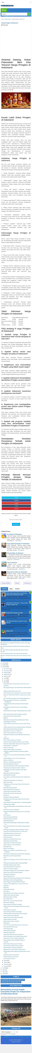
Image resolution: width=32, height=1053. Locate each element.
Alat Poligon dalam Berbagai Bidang (13, 880)
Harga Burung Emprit (9, 932)
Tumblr (16, 506)
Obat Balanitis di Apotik (9, 775)
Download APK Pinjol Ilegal (10, 926)
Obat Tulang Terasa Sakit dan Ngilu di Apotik (15, 714)
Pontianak (19, 1041)
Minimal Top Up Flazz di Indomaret (13, 793)
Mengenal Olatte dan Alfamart (11, 797)
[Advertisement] (16, 42)
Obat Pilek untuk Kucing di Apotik (12, 716)
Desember (7, 668)
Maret (5, 962)
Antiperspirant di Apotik (9, 930)
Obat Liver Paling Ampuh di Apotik (12, 762)
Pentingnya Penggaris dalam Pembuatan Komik (16, 829)
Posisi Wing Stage (8, 928)
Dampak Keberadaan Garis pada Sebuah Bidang (16, 765)
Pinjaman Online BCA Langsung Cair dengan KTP (16, 743)
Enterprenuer (5, 979)
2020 (3, 973)
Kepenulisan (8, 19)
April (5, 960)
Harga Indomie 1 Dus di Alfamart (12, 844)
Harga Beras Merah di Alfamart (12, 773)
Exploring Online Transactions (11, 954)
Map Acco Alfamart (8, 760)
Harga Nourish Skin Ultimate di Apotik (13, 917)
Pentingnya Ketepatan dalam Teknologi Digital (15, 863)
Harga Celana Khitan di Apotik (11, 921)
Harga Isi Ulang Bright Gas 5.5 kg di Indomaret (16, 883)
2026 (3, 663)
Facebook (16, 500)
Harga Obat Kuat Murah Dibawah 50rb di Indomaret (17, 878)
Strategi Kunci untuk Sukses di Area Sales (14, 949)
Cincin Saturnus (12, 562)
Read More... (18, 540)
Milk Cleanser (7, 815)
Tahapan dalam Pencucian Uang (12, 691)
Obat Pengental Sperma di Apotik (12, 740)
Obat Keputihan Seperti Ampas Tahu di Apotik (15, 913)
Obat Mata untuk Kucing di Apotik (12, 855)
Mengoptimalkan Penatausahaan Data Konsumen (16, 683)
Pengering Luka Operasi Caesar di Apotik (14, 767)
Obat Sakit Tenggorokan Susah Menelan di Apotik (16, 870)
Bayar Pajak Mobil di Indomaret (12, 789)
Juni (5, 680)
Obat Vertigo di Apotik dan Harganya (13, 732)
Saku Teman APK (8, 782)
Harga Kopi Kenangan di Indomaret (18, 544)
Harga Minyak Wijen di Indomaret (12, 866)
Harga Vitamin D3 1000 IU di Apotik (13, 904)
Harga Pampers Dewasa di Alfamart (13, 947)
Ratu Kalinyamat (8, 837)
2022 (3, 970)
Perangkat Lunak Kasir (9, 874)
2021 (3, 971)
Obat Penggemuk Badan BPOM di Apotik (14, 881)
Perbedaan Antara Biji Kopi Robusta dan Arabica (16, 742)
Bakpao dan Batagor (9, 848)
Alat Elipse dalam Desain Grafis (12, 865)
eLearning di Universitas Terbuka (12, 791)
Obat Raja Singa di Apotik (10, 787)
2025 (3, 665)
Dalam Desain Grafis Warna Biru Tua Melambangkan (17, 802)
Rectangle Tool (7, 846)
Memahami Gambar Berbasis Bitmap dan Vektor (16, 719)
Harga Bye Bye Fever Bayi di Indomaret (14, 893)
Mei (5, 682)
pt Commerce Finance (9, 958)
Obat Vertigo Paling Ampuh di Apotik (13, 943)
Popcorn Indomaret (9, 747)
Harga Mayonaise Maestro (10, 817)
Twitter (16, 497)
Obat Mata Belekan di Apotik (11, 764)
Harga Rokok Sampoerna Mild (14, 612)
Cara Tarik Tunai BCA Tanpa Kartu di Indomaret (16, 925)
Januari (6, 966)
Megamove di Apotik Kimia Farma (12, 839)
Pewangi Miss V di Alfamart (11, 745)
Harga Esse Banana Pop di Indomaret (13, 934)
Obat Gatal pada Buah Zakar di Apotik (13, 945)
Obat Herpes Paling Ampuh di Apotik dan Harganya (17, 853)
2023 (3, 968)
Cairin (5, 857)
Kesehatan (4, 982)
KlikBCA (6, 718)
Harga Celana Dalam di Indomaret (12, 749)
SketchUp (6, 887)
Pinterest (16, 508)
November (7, 670)
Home (2, 19)
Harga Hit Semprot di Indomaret (12, 835)
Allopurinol (6, 738)
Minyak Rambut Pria (9, 876)
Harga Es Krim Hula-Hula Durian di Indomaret (15, 831)
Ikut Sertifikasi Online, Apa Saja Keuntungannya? (15, 653)
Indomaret (6, 795)
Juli (5, 678)
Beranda (17, 583)
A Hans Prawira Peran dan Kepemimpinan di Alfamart (17, 727)
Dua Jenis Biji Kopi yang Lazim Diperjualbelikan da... (17, 698)
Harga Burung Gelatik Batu (10, 841)
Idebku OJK (9, 631)
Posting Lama (27, 583)
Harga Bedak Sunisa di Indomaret (12, 833)
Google (16, 503)
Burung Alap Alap (8, 898)
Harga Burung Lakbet (9, 804)
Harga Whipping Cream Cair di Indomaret (14, 758)
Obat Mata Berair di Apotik (10, 818)
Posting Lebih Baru (6, 583)
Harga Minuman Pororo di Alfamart (13, 730)
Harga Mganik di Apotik (10, 721)
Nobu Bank (6, 891)
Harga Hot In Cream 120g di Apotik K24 (14, 938)
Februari (6, 964)
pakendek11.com (19, 1039)
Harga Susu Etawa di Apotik (11, 868)
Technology (17, 982)
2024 (3, 666)
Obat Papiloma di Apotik (10, 909)
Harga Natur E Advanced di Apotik (12, 842)
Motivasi (10, 982)
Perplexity (6, 885)
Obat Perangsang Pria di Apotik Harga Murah (15, 936)
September (7, 674)
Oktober (6, 672)
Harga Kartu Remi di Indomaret (17, 572)
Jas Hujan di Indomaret (14, 534)
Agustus (6, 676)
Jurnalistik (13, 979)
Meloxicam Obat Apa (9, 902)
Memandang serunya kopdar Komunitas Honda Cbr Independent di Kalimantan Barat (15, 991)
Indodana (6, 685)
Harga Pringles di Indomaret (11, 956)
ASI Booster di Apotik (9, 889)
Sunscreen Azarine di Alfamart (11, 809)
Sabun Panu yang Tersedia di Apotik (13, 872)
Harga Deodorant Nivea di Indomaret (13, 780)
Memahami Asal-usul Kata (10, 897)
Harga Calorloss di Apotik (10, 919)
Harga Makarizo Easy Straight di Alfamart (14, 940)
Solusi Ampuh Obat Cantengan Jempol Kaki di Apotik (17, 693)
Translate (12, 1034)
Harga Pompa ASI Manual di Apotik (13, 911)
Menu (4, 10)
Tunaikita (6, 942)
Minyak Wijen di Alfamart (15, 553)
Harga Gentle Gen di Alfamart (11, 915)
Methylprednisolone (9, 820)
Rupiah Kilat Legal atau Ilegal (11, 895)
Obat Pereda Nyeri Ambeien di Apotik (13, 729)
